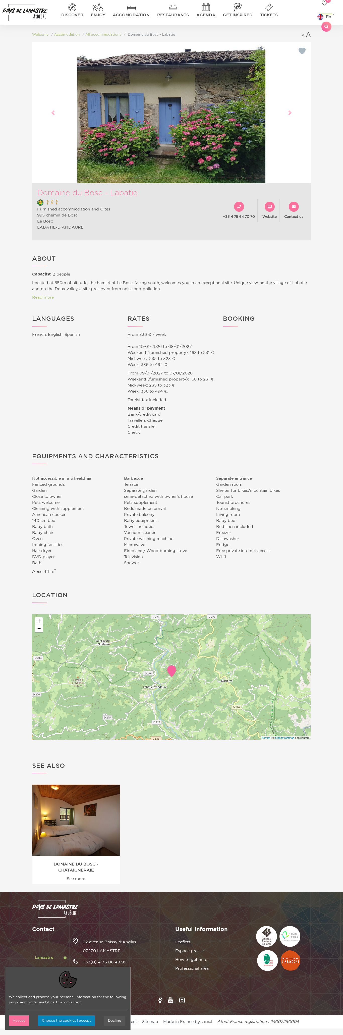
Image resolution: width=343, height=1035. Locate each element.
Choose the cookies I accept (66, 1020)
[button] (53, 112)
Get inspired (238, 15)
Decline (114, 1020)
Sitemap (150, 1022)
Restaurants (173, 15)
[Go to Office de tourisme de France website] (266, 936)
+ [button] (39, 621)
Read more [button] (43, 297)
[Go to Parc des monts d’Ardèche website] (267, 960)
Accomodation (131, 15)
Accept (19, 1020)
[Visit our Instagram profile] (182, 1000)
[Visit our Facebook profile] (160, 1000)
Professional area (192, 968)
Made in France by (182, 1022)
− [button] (39, 628)
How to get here (191, 960)
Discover (72, 15)
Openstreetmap (284, 738)
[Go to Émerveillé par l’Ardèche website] (290, 960)
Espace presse (189, 951)
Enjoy (98, 15)
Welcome (40, 34)
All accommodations (103, 34)
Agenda (205, 15)
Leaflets (183, 942)
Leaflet (266, 738)
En (328, 17)
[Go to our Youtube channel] (170, 1000)
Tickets (269, 15)
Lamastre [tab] (44, 958)
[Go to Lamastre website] (289, 936)
